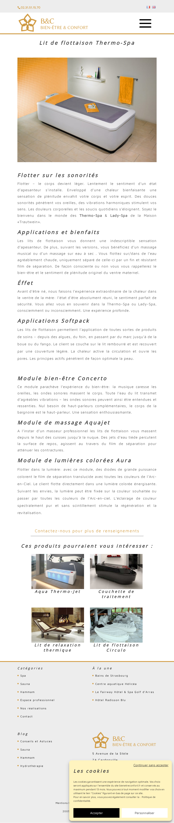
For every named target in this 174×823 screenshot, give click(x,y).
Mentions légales (67, 803)
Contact (26, 716)
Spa (23, 675)
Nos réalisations (33, 708)
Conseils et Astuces (36, 741)
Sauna (25, 684)
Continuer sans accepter (150, 765)
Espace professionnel (37, 700)
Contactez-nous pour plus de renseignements (87, 530)
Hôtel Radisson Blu (110, 700)
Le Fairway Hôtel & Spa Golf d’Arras (124, 692)
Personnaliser (144, 813)
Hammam (27, 692)
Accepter (96, 813)
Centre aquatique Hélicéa (116, 684)
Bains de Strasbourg (111, 675)
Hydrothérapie (32, 766)
